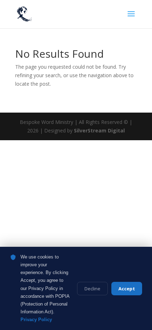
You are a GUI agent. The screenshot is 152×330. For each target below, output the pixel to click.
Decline (92, 288)
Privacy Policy (36, 319)
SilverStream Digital (99, 130)
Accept (126, 288)
